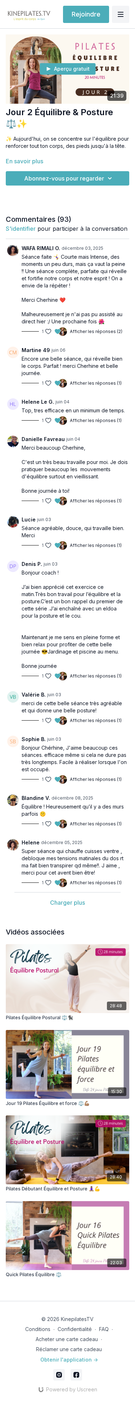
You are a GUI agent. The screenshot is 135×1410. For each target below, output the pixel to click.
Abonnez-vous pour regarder (64, 178)
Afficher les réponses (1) (96, 383)
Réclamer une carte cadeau (69, 1349)
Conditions (37, 1329)
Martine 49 (36, 350)
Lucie (29, 519)
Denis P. (32, 564)
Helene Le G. (38, 402)
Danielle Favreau (43, 439)
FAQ (104, 1329)
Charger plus (67, 902)
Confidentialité (75, 1329)
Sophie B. (34, 739)
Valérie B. (34, 695)
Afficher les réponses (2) (96, 331)
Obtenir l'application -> (69, 1360)
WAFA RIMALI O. (41, 248)
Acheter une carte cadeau (67, 1339)
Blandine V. (36, 798)
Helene (31, 842)
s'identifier (21, 228)
